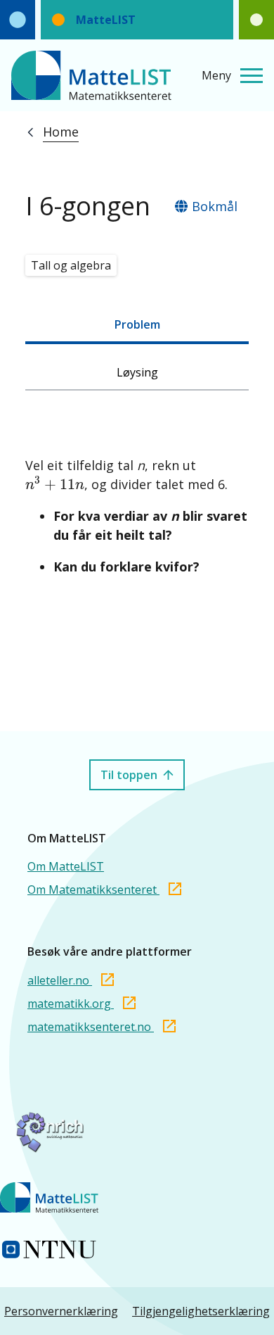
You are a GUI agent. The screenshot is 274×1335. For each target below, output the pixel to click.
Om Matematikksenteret (93, 889)
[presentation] (54, 483)
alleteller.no (59, 980)
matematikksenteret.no (90, 1027)
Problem (137, 324)
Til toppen (128, 775)
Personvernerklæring (61, 1311)
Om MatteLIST (65, 866)
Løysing (137, 372)
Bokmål (214, 206)
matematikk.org (70, 1003)
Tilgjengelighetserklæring (201, 1311)
